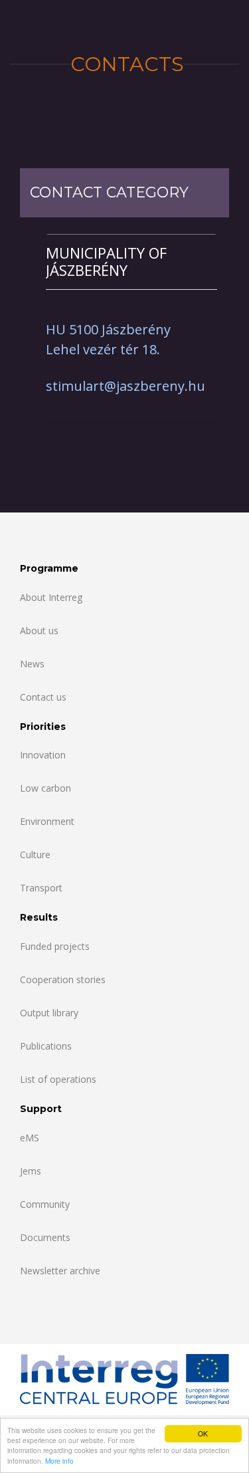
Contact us (43, 697)
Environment (47, 821)
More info (59, 1461)
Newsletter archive (60, 1270)
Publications (46, 1046)
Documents (45, 1237)
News (32, 663)
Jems (30, 1171)
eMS (29, 1137)
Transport (41, 887)
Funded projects (55, 946)
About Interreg (51, 597)
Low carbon (45, 788)
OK (203, 1433)
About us (39, 630)
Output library (49, 1012)
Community (45, 1204)
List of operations (58, 1079)
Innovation (43, 754)
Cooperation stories (63, 979)
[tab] (131, 261)
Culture (35, 854)
